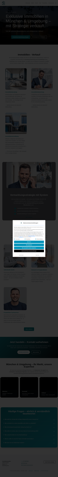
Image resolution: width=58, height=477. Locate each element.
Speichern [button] (29, 241)
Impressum (37, 255)
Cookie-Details (21, 255)
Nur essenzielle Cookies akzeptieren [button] (29, 247)
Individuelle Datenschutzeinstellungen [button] (29, 250)
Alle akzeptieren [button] (29, 244)
